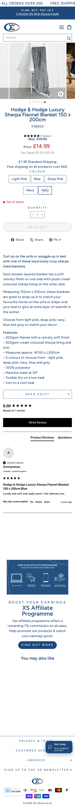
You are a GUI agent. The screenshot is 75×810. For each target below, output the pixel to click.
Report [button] (38, 501)
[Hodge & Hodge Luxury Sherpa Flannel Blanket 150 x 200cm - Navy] (20, 723)
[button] (37, 136)
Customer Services (36, 750)
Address (37, 760)
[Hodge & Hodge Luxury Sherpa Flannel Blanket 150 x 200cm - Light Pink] (7, 723)
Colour (38, 171)
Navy (30, 190)
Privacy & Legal (36, 741)
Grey (45, 190)
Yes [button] (31, 501)
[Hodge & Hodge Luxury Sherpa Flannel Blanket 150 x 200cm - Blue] (12, 723)
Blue (37, 179)
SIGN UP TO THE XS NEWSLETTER (36, 769)
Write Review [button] (37, 422)
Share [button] (47, 501)
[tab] (42, 438)
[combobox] (37, 37)
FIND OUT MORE (37, 645)
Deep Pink (55, 179)
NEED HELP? (37, 394)
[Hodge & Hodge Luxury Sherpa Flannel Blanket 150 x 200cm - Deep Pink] (16, 723)
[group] (37, 406)
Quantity (37, 207)
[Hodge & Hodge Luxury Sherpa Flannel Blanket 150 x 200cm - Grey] (24, 723)
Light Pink (19, 179)
